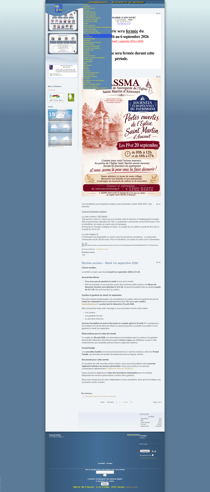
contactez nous (131, 487)
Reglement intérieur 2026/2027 (120, 369)
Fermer (104, 484)
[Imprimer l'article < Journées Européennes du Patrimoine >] (157, 76)
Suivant (125, 402)
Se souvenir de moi (145, 455)
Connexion (51, 90)
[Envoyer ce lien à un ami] (159, 76)
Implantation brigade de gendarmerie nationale (100, 396)
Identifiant (142, 437)
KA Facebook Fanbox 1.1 (56, 436)
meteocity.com (60, 146)
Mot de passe (143, 444)
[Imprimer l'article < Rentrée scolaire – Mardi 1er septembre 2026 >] (157, 262)
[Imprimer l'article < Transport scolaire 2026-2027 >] (157, 204)
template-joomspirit (0, 484)
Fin (132, 402)
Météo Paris (51, 146)
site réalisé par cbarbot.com (148, 458)
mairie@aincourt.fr (102, 249)
